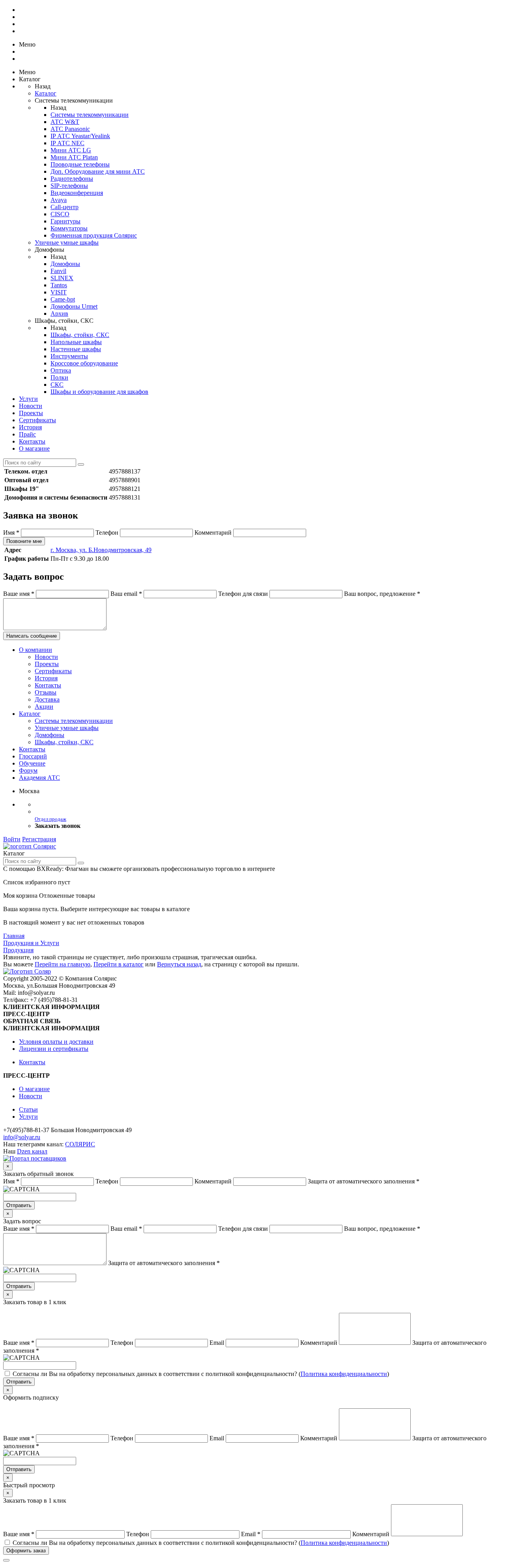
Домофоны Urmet (73, 306)
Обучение (32, 763)
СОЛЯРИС (80, 1144)
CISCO (59, 214)
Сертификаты (37, 420)
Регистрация (39, 839)
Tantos (58, 285)
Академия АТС (39, 777)
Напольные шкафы (76, 342)
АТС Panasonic (70, 128)
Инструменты (69, 356)
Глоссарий (33, 756)
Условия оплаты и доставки (56, 1041)
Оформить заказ (26, 1551)
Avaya (58, 200)
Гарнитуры (65, 221)
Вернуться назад (179, 964)
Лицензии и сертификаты (53, 1048)
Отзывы (45, 692)
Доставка (47, 699)
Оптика (60, 370)
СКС (57, 384)
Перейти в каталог (119, 964)
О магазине (34, 448)
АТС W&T (64, 121)
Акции (44, 706)
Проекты (31, 413)
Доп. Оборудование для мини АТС (97, 171)
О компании (35, 649)
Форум (28, 770)
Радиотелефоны (71, 178)
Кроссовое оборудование (84, 363)
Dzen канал (32, 1151)
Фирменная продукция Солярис (93, 235)
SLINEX (61, 278)
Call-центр (64, 207)
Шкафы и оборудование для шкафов (99, 391)
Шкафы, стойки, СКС (79, 334)
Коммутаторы (69, 228)
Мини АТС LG (70, 150)
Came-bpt (62, 299)
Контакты (32, 441)
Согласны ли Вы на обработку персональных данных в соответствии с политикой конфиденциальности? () (201, 1373)
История (30, 427)
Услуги (28, 398)
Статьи (28, 1109)
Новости (30, 405)
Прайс (27, 434)
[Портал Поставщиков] (34, 1158)
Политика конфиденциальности (344, 1373)
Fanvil (58, 271)
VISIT (58, 292)
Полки (59, 377)
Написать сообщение (31, 636)
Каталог (45, 93)
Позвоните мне (24, 541)
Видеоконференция (76, 192)
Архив (59, 313)
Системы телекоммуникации (89, 114)
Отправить (19, 1205)
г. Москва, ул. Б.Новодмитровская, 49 (101, 550)
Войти (12, 839)
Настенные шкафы (75, 349)
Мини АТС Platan (74, 157)
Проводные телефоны (80, 164)
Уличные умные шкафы (67, 242)
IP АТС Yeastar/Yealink (80, 136)
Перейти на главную (62, 964)
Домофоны (65, 263)
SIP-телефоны (69, 185)
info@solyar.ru (21, 1137)
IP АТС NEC (67, 143)
